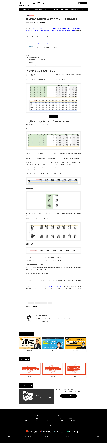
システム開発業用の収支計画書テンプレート (65, 30)
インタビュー (46, 9)
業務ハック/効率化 (38, 9)
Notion (58, 415)
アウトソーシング (61, 418)
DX (46, 415)
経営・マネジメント (55, 9)
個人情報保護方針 (28, 436)
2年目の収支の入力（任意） (34, 65)
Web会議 (36, 418)
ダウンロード (53, 116)
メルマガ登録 (83, 2)
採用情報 (97, 436)
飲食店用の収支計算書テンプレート (40, 28)
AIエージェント (37, 415)
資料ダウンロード (74, 2)
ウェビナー (71, 418)
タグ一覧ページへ (53, 425)
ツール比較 (25, 420)
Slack (24, 418)
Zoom (47, 418)
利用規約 (46, 436)
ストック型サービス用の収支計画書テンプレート (61, 28)
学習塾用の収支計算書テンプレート (34, 57)
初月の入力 (31, 63)
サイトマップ (80, 436)
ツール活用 (31, 302)
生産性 (45, 302)
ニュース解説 (60, 420)
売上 (30, 60)
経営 (49, 302)
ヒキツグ (82, 9)
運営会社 (9, 436)
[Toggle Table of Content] (78, 56)
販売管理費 (31, 62)
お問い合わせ (67, 436)
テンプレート (38, 302)
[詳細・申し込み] (30, 343)
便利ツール (30, 9)
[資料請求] (30, 368)
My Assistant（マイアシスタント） (45, 43)
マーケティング (72, 420)
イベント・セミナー (64, 2)
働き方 (24, 9)
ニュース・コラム (64, 9)
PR (69, 415)
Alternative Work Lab (74, 9)
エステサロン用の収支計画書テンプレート (44, 30)
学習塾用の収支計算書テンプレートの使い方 (36, 59)
